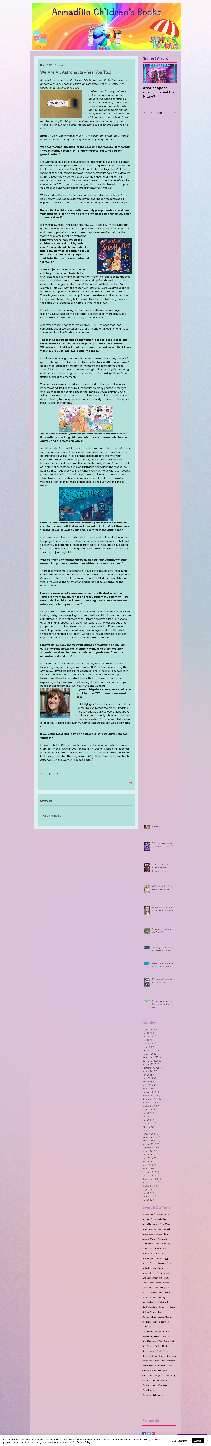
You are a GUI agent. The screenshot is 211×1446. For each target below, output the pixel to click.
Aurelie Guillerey (157, 1297)
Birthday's (146, 1326)
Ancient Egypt (162, 1258)
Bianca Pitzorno (165, 1316)
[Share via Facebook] (41, 773)
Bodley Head (161, 1346)
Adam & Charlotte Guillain (154, 1219)
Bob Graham (148, 1346)
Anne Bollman (148, 1272)
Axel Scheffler (164, 1302)
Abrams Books (163, 1214)
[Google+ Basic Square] (153, 1433)
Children (146, 1380)
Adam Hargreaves (150, 1224)
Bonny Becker (148, 1350)
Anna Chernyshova (160, 1267)
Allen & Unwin (149, 1238)
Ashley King (156, 1292)
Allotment (162, 1238)
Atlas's (145, 1297)
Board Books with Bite (152, 1341)
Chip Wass (162, 1385)
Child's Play (170, 1375)
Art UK (145, 1292)
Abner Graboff (148, 1214)
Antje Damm (148, 1282)
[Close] (207, 1441)
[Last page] (175, 113)
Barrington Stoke (149, 1307)
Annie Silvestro (164, 1272)
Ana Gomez (160, 1253)
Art (167, 1287)
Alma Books (147, 1243)
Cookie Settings (179, 1440)
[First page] (144, 113)
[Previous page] (151, 113)
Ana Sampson (148, 1258)
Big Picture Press (149, 1321)
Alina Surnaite (164, 1228)
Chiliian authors (149, 1385)
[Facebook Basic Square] (144, 1433)
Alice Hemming (149, 1228)
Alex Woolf (165, 1224)
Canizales (146, 1370)
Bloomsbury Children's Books (155, 1331)
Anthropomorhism (160, 1277)
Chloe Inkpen (148, 1390)
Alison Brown (148, 1233)
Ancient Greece (149, 1263)
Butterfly (162, 1365)
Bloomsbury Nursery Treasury (155, 1336)
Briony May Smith (150, 1360)
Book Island (162, 1350)
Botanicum (171, 1355)
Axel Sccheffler (149, 1302)
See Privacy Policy (81, 1442)
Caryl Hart (147, 1375)
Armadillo (146, 1287)
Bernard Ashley (149, 1316)
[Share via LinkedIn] (56, 773)
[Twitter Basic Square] (149, 1433)
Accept (197, 1440)
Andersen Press (164, 1263)
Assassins (168, 1292)
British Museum (149, 1365)
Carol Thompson (159, 1370)
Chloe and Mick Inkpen (152, 1394)
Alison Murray (162, 1233)
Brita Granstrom (168, 1360)
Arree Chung (159, 1287)
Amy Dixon (147, 1248)
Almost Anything (162, 1243)
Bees (160, 1312)
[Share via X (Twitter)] (49, 773)
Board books (169, 1341)
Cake (170, 1365)
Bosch (162, 1355)
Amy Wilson (148, 1253)
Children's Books (159, 1380)
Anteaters (146, 1277)
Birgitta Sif (164, 1321)
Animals (146, 1267)
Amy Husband (160, 1248)
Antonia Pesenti (162, 1282)
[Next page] (168, 113)
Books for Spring (149, 1355)
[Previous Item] (147, 73)
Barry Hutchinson (167, 1307)
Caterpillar (158, 1375)
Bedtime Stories (149, 1312)
